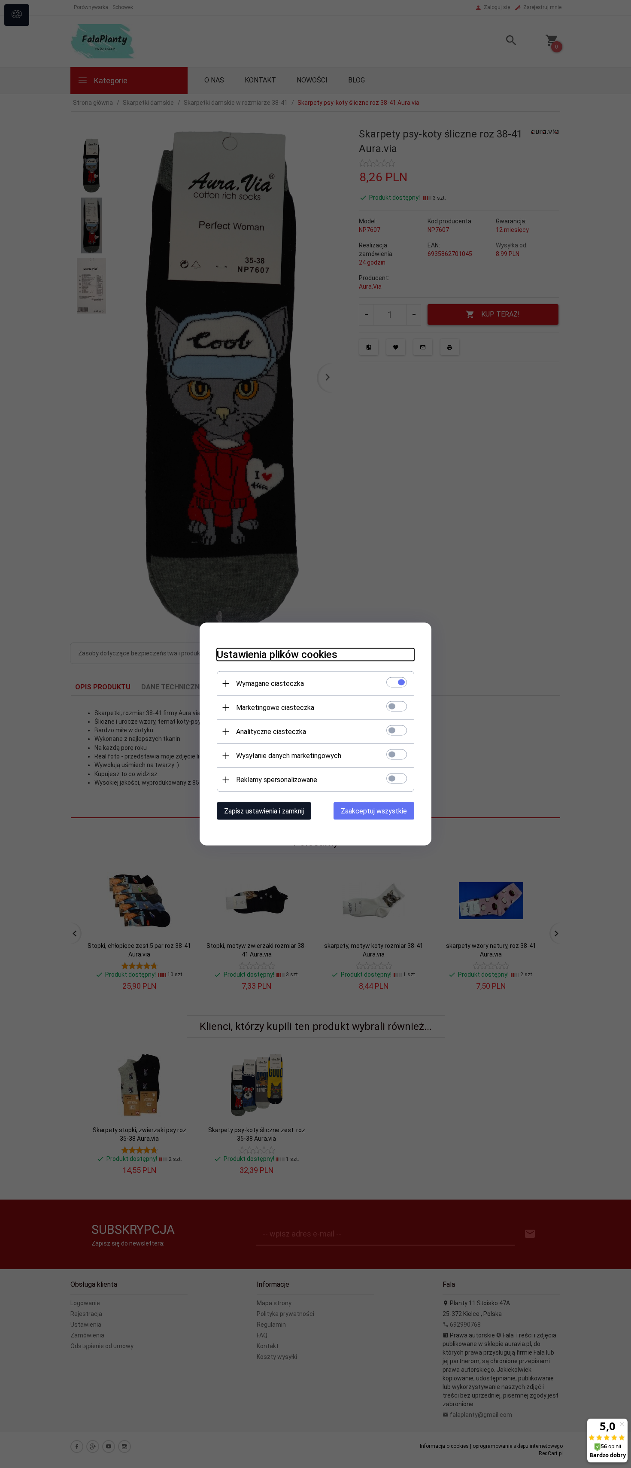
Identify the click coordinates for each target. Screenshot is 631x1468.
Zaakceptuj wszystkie (374, 811)
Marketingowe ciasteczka (275, 708)
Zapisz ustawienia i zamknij (264, 811)
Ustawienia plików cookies (277, 655)
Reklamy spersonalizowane (276, 780)
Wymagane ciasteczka (270, 683)
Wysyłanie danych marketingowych (288, 756)
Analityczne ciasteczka (271, 732)
